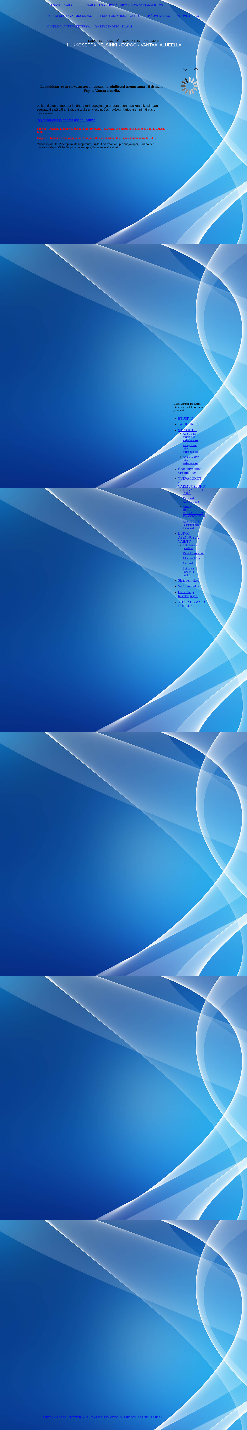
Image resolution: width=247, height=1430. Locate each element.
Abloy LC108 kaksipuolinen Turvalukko (191, 525)
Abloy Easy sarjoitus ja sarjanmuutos (190, 437)
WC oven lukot (188, 15)
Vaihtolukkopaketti (193, 553)
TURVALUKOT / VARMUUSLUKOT (70, 15)
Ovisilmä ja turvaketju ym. (69, 26)
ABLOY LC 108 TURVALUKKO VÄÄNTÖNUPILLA (195, 511)
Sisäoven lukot (159, 15)
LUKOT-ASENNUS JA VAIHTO (120, 15)
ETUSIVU (53, 5)
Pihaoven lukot (191, 558)
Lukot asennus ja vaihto (191, 546)
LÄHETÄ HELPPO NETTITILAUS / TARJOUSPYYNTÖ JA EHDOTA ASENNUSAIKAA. (102, 1417)
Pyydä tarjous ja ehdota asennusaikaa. (66, 120)
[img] (18, 16)
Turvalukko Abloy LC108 (191, 500)
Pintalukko (189, 563)
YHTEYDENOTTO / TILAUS (113, 26)
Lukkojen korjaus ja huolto (188, 572)
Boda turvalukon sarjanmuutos (136, 5)
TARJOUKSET (73, 5)
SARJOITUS (95, 5)
